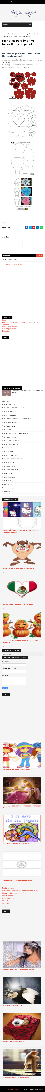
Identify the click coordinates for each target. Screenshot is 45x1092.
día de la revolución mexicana (16, 433)
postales (7, 484)
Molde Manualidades (10, 327)
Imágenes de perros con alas (14, 1006)
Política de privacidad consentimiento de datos (20, 322)
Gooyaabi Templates (36, 1089)
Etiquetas (6, 331)
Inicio (4, 320)
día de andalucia (10, 411)
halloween (6, 324)
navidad (7, 480)
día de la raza (9, 430)
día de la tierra (10, 437)
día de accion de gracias (14, 408)
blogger (39, 255)
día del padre (9, 466)
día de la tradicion (11, 441)
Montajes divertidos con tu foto (14, 893)
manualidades (9, 477)
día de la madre (10, 422)
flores (10, 34)
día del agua (9, 448)
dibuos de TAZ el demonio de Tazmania (18, 568)
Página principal (8, 888)
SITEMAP (6, 903)
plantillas (34, 34)
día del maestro (10, 455)
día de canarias (10, 415)
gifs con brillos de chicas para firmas (18, 969)
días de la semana (11, 470)
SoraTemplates (14, 1089)
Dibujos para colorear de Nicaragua (18, 880)
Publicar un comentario (14, 264)
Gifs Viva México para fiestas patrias (18, 604)
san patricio (9, 488)
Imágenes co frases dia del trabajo (17, 844)
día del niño (9, 462)
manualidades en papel (21, 34)
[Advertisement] (22, 290)
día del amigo (9, 451)
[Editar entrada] (4, 222)
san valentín (9, 491)
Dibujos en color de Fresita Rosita (17, 770)
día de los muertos (11, 444)
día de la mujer (10, 426)
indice (4, 906)
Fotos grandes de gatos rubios (16, 1078)
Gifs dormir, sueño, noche (13, 1042)
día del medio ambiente (13, 459)
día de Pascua (9, 404)
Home (4, 34)
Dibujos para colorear (10, 329)
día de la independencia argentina (17, 419)
